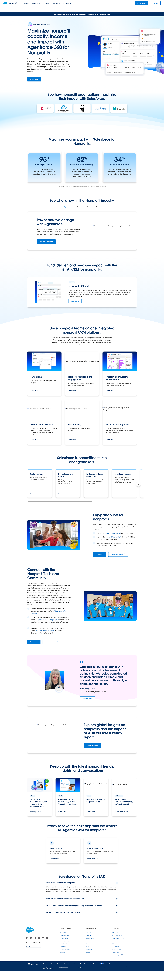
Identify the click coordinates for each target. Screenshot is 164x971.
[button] (138, 484)
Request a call (91, 859)
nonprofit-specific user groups (46, 620)
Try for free (53, 859)
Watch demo (34, 79)
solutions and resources (44, 631)
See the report (91, 745)
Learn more (75, 301)
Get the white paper (121, 812)
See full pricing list (117, 554)
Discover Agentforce (46, 241)
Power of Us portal (112, 537)
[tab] (67, 207)
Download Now (105, 14)
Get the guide (34, 812)
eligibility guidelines (112, 533)
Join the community (51, 642)
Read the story (87, 698)
